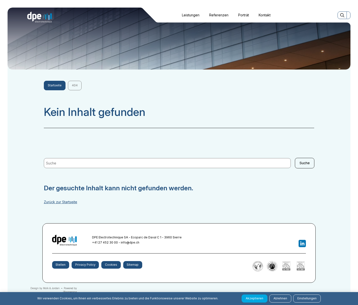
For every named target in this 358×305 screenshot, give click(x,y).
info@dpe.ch (130, 242)
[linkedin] (302, 243)
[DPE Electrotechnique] (39, 17)
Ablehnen (280, 298)
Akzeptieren (254, 298)
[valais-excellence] (272, 270)
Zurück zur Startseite (60, 202)
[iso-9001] (301, 270)
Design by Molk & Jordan (45, 288)
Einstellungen (307, 298)
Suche (305, 163)
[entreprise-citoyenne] (258, 270)
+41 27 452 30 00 (105, 242)
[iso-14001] (286, 270)
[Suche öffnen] (342, 15)
